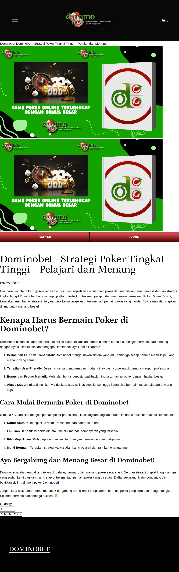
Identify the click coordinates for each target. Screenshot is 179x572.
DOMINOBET (29, 549)
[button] (11, 514)
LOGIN (134, 237)
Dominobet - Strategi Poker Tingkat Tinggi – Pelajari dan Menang (61, 43)
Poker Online (152, 296)
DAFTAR (44, 237)
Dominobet (7, 43)
